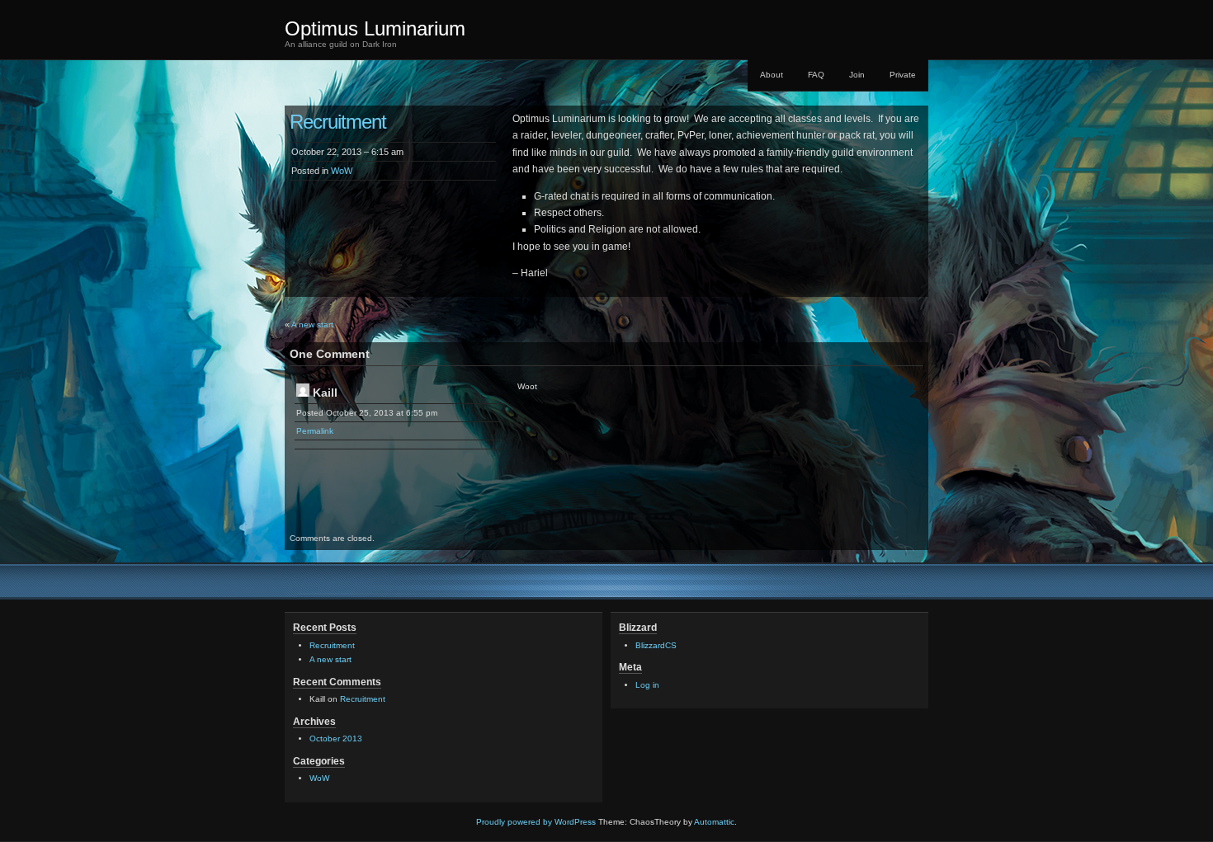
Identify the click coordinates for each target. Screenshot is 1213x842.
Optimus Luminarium (375, 28)
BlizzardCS (656, 645)
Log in (647, 684)
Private (903, 74)
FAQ (816, 74)
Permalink (314, 430)
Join (857, 74)
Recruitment (332, 645)
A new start (312, 324)
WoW (341, 171)
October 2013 (335, 738)
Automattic (714, 821)
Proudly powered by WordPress (536, 821)
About (771, 74)
